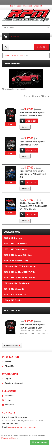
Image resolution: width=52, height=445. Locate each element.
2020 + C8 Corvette (12, 238)
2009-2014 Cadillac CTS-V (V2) (19, 277)
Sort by (27, 96)
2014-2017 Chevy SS (13, 289)
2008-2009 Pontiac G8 (14, 294)
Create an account (24, 6)
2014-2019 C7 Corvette (15, 243)
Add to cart (31, 121)
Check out (38, 6)
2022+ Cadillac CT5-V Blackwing (19, 266)
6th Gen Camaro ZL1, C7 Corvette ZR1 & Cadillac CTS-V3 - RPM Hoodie (34, 206)
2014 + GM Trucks (12, 300)
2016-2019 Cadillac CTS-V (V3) (19, 272)
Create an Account (14, 383)
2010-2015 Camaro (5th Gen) (17, 255)
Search (8, 361)
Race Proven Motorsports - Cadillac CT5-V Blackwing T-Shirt (33, 174)
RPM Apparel (17, 55)
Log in (12, 6)
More (23, 127)
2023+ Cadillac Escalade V (16, 283)
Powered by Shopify (9, 438)
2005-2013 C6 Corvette (15, 249)
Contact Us (40, 442)
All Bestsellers (11, 345)
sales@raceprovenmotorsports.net (22, 427)
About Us (9, 366)
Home (7, 55)
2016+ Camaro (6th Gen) (15, 260)
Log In (8, 378)
